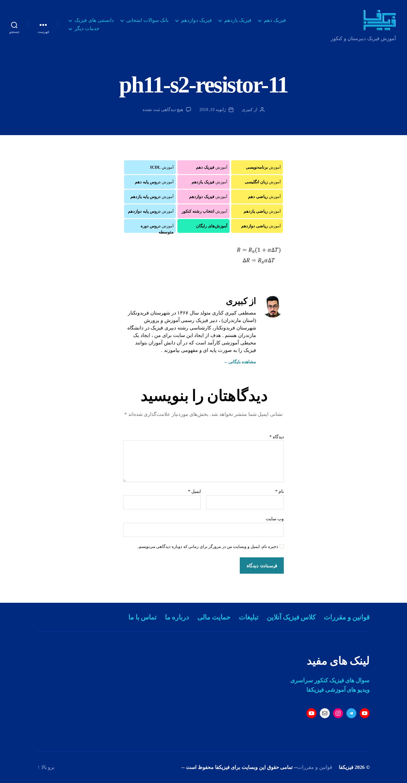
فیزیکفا (346, 767)
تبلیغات (249, 617)
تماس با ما (142, 617)
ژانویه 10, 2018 (212, 109)
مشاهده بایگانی (239, 361)
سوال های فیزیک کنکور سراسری (330, 680)
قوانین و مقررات (347, 617)
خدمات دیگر (86, 28)
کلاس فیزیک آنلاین (291, 617)
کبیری (247, 109)
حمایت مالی (213, 617)
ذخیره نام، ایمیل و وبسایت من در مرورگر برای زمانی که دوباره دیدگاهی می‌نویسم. (208, 546)
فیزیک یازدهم (238, 20)
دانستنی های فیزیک (94, 20)
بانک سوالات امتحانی (147, 20)
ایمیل (194, 491)
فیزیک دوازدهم (196, 20)
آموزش (263, 167)
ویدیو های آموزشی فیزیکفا (338, 689)
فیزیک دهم (275, 20)
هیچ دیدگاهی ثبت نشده (163, 109)
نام (279, 491)
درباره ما (177, 617)
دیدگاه (276, 436)
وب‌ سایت (275, 518)
